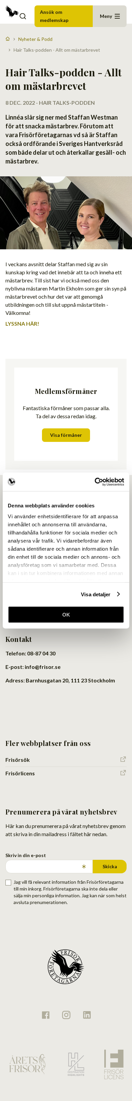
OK (66, 615)
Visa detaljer (95, 594)
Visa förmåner (66, 435)
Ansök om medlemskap (54, 16)
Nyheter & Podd (35, 39)
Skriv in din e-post (25, 855)
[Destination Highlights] (75, 1064)
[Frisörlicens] (114, 1064)
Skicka (110, 866)
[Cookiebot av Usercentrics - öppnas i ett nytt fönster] (95, 481)
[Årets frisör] (27, 1064)
